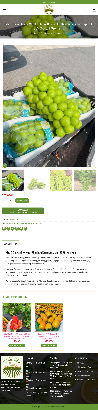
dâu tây (19, 223)
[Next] (91, 105)
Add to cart (22, 201)
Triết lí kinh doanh (83, 376)
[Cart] (94, 9)
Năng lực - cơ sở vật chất (86, 380)
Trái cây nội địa (46, 33)
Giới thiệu (80, 363)
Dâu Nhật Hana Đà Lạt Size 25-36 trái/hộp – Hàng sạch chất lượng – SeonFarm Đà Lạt (17, 336)
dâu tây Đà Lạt (27, 223)
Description (10, 243)
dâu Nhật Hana (11, 223)
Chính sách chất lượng (85, 371)
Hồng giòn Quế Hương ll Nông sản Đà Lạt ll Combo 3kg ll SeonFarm (49, 336)
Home (36, 33)
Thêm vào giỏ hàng (16, 345)
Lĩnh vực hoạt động (84, 367)
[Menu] (4, 9)
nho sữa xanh (37, 223)
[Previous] (7, 105)
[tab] (10, 244)
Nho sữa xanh (59, 33)
